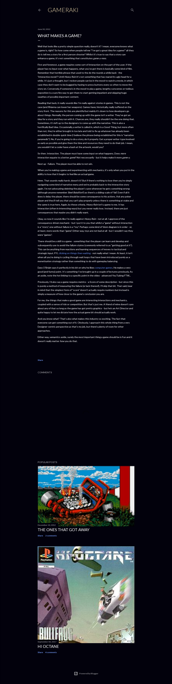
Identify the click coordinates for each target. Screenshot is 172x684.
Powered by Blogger (88, 673)
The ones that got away (64, 529)
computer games (104, 267)
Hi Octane (48, 646)
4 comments (51, 652)
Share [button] (40, 360)
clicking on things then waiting (75, 253)
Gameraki (63, 9)
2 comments (51, 535)
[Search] (132, 9)
